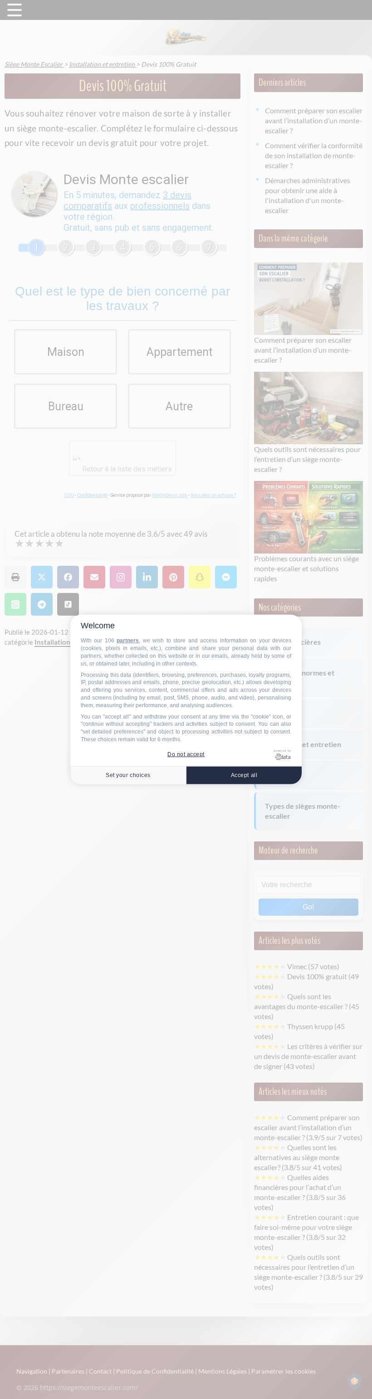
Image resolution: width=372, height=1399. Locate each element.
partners (128, 640)
